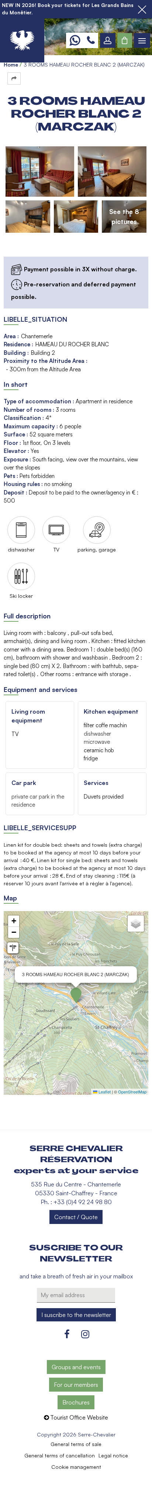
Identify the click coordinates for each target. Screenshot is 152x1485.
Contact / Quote (76, 1217)
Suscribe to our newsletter (76, 1253)
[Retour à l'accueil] (22, 40)
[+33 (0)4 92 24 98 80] (90, 40)
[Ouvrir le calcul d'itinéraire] (12, 947)
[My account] (107, 40)
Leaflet (104, 1092)
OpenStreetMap (132, 1092)
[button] (124, 40)
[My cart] (124, 40)
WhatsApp (74, 40)
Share (14, 78)
